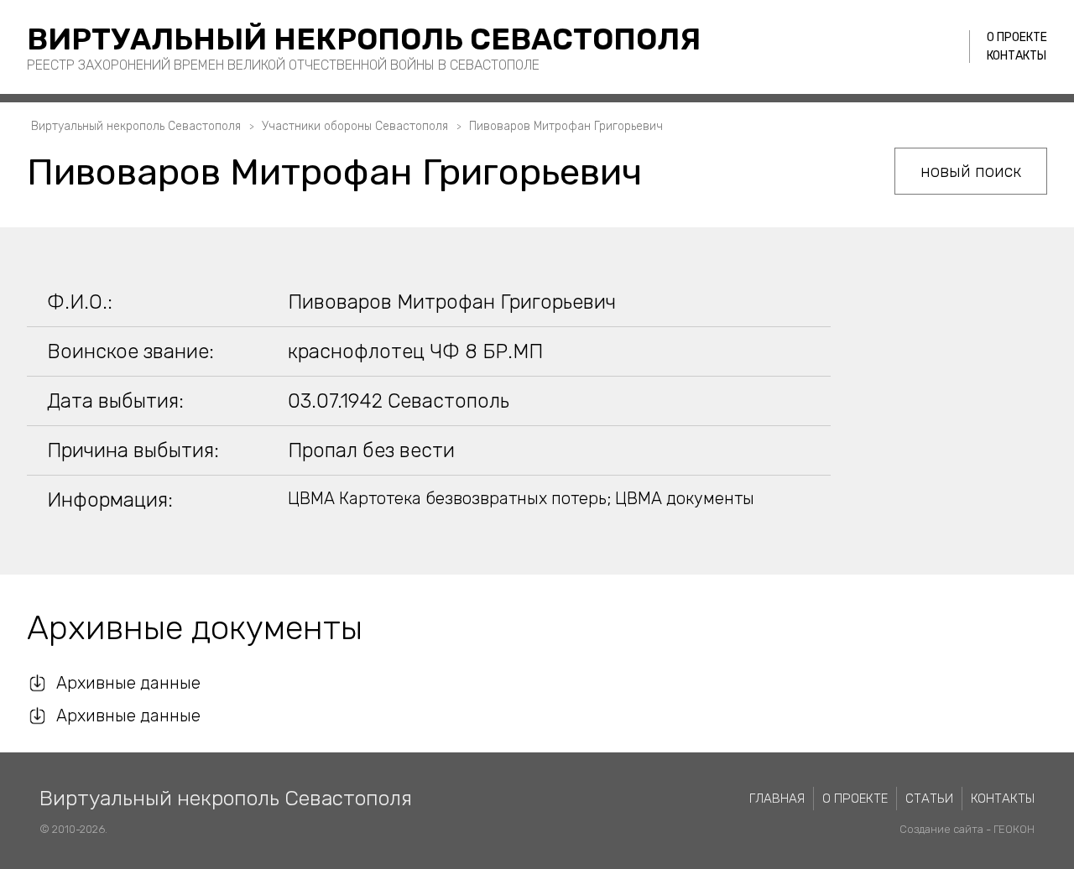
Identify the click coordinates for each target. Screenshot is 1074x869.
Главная (777, 798)
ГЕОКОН (1014, 829)
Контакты (1016, 56)
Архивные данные (128, 683)
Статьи (929, 798)
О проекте (1017, 37)
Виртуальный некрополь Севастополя (364, 39)
